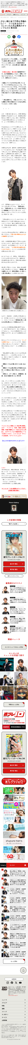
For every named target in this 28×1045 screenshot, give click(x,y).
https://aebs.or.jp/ (13, 995)
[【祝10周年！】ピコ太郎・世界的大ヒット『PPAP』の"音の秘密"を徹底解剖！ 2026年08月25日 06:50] (21, 679)
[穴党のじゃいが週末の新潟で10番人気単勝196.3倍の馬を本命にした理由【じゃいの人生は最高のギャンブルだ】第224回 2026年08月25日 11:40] (21, 664)
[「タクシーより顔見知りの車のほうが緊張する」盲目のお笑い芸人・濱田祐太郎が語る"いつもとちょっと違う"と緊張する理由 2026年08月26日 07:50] (7, 664)
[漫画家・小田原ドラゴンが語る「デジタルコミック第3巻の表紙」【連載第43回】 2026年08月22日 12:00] (7, 693)
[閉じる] (26, 4)
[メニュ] (25, 11)
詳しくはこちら (13, 6)
